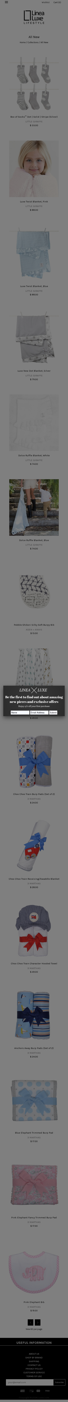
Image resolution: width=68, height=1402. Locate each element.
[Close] (65, 686)
